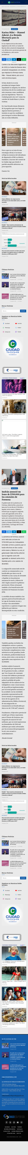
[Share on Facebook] (4, 59)
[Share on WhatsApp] (24, 59)
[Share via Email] (19, 59)
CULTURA (13, 1127)
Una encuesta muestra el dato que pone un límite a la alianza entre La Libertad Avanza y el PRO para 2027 (13, 252)
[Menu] (2, 2)
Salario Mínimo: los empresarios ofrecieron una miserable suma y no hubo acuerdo (13, 200)
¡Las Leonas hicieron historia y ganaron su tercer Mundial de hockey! (18, 276)
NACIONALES (14, 488)
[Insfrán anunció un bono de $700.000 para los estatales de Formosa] (14, 477)
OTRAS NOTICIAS (11, 1133)
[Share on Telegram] (14, 59)
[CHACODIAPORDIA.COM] (14, 2)
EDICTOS (19, 1133)
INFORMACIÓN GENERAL (9, 1129)
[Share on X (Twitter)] (9, 59)
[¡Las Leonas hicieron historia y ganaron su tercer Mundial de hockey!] (5, 276)
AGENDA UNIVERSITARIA (17, 1131)
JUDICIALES (19, 1129)
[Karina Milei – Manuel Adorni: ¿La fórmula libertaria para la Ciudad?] (14, 18)
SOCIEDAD (7, 1127)
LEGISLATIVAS (6, 1131)
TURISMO (19, 1127)
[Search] (26, 2)
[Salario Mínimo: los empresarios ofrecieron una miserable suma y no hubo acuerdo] (14, 188)
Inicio (3, 6)
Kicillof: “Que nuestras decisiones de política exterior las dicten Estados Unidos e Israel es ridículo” (14, 226)
